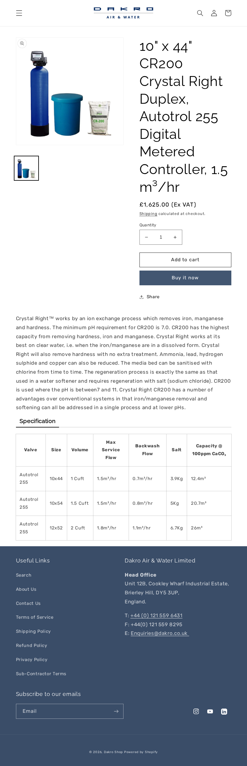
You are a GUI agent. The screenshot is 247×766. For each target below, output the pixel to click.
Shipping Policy (33, 631)
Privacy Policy (32, 659)
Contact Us (28, 603)
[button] (19, 13)
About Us (26, 589)
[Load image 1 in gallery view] (26, 168)
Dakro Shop (113, 752)
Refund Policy (31, 645)
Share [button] (153, 296)
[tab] (37, 421)
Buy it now (185, 277)
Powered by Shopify (141, 752)
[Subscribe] (116, 711)
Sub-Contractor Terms (41, 673)
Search (24, 575)
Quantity (148, 224)
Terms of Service (35, 617)
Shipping (148, 213)
